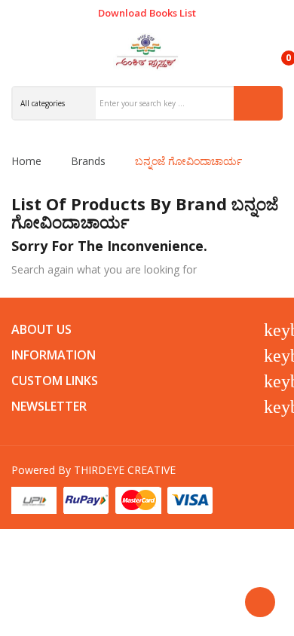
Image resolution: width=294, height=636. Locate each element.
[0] (275, 51)
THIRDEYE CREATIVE (125, 470)
